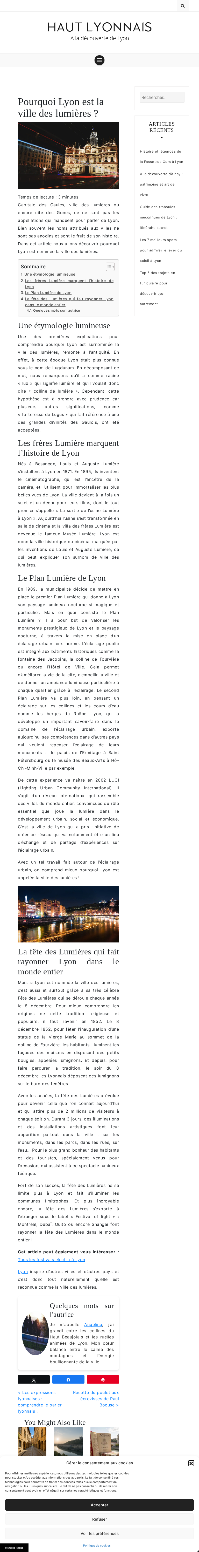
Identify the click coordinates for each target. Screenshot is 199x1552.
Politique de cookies (97, 1545)
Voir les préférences (100, 1533)
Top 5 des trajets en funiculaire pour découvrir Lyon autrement (157, 288)
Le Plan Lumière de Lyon (48, 292)
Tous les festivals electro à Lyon (51, 1259)
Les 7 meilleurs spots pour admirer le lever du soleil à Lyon (161, 250)
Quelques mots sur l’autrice (56, 310)
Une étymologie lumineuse (49, 274)
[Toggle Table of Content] (107, 266)
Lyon (23, 1271)
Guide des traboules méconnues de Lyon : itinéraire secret (158, 217)
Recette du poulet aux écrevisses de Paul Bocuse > (96, 1398)
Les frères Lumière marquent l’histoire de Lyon (69, 283)
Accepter (99, 1504)
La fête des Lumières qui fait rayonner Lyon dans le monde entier (69, 302)
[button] (191, 1463)
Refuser (99, 1519)
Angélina (93, 1324)
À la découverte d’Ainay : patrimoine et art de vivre (161, 184)
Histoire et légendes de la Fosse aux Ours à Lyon (161, 156)
